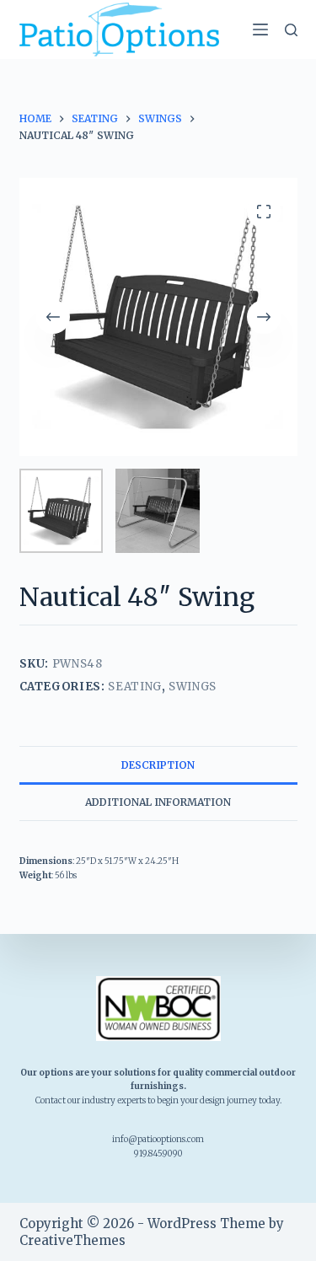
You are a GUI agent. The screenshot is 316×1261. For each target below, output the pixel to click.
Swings (193, 686)
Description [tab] (158, 765)
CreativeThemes (72, 1240)
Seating (135, 686)
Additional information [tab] (158, 802)
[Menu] (260, 29)
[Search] (291, 30)
